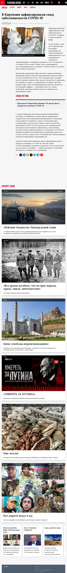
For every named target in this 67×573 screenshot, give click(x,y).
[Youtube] (41, 155)
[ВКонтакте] (24, 155)
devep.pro (42, 571)
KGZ (28, 3)
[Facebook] (38, 155)
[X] (20, 155)
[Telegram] (34, 155)
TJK (33, 3)
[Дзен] (31, 155)
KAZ (24, 3)
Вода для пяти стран (52, 528)
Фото (25, 7)
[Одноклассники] (27, 155)
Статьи (12, 7)
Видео (19, 7)
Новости (4, 7)
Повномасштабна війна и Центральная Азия (11, 530)
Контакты (6, 566)
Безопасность (23, 23)
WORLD (47, 3)
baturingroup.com (47, 569)
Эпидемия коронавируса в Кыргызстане (38, 23)
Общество (15, 23)
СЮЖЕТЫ (33, 7)
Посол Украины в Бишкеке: (30, 529)
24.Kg (51, 40)
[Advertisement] (33, 172)
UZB (41, 3)
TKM (37, 3)
